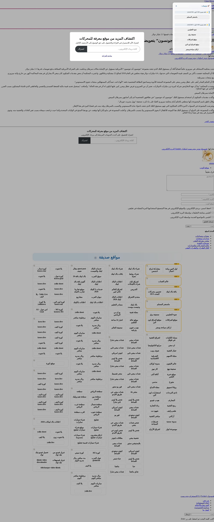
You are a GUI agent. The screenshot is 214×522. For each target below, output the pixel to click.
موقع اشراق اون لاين (192, 44)
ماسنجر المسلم (192, 17)
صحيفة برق (192, 35)
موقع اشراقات (192, 39)
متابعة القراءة (107, 56)
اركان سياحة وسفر (192, 49)
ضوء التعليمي (192, 30)
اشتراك (81, 49)
